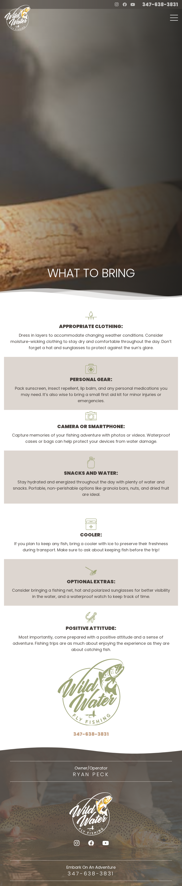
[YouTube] (133, 4)
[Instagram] (117, 4)
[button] (174, 18)
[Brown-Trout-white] (17, 17)
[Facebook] (125, 4)
